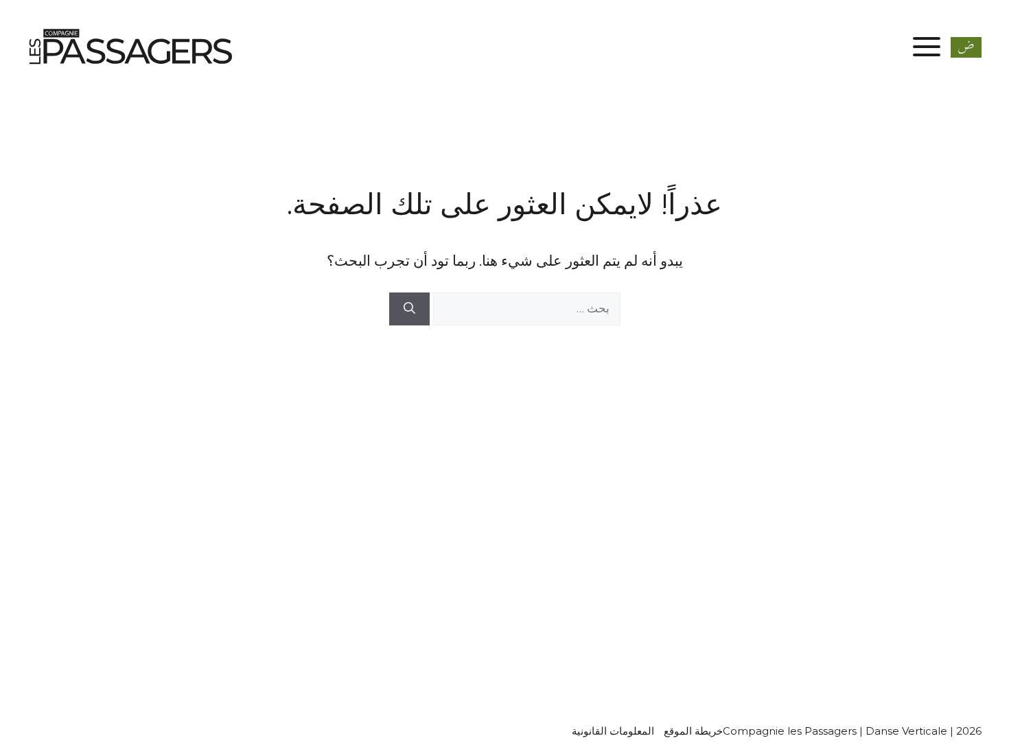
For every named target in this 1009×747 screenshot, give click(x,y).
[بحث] (409, 308)
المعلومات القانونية (613, 730)
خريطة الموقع (693, 730)
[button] (966, 46)
